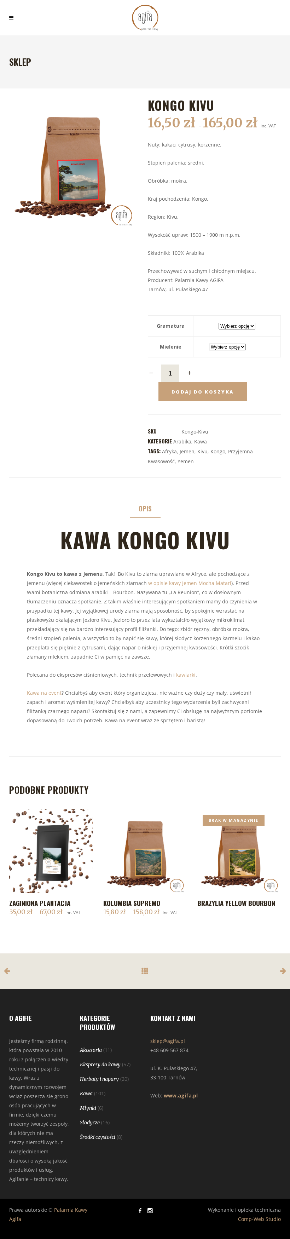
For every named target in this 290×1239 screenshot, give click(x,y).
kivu (202, 451)
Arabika (182, 441)
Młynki (88, 1108)
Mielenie (170, 346)
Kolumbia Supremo (131, 903)
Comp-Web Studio (259, 1219)
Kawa (200, 441)
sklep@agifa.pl (167, 1041)
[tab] (145, 508)
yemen (186, 461)
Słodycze (90, 1122)
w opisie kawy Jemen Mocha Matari (189, 583)
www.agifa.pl (181, 1095)
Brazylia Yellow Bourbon (236, 903)
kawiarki (186, 674)
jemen (187, 451)
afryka (169, 451)
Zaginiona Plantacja (39, 903)
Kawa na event (44, 692)
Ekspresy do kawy (100, 1064)
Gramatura (171, 325)
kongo (217, 451)
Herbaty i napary (99, 1079)
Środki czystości (97, 1137)
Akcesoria (91, 1050)
